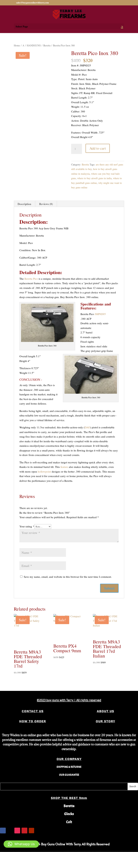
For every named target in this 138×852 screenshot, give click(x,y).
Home (17, 45)
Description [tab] (24, 204)
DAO (87, 427)
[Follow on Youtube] (31, 830)
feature (64, 467)
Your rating (26, 526)
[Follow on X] (10, 830)
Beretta (46, 45)
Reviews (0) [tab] (46, 204)
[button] (21, 844)
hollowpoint (44, 471)
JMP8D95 (100, 314)
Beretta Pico (31, 278)
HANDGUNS (34, 45)
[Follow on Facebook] (3, 830)
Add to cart (97, 148)
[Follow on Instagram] (17, 830)
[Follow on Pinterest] (24, 830)
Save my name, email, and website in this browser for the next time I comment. (68, 576)
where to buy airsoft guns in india (94, 178)
